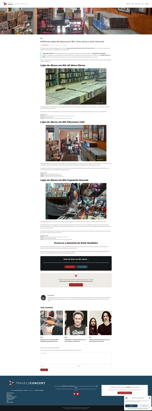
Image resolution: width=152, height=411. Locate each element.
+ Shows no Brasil (82, 266)
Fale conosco (9, 395)
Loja (142, 3)
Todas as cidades (10, 392)
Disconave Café (45, 163)
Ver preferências (144, 405)
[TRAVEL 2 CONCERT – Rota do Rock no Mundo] (8, 3)
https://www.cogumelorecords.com (49, 238)
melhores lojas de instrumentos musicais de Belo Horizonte (60, 253)
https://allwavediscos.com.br (47, 117)
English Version (10, 402)
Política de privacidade (138, 408)
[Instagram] (74, 393)
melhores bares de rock (102, 251)
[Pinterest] (77, 393)
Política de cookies (130, 408)
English (146, 3)
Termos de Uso (145, 408)
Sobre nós (137, 3)
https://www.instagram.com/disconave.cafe (53, 175)
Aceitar (131, 405)
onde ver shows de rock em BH (87, 251)
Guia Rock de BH (70, 266)
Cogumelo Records (45, 221)
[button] (149, 397)
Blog (133, 3)
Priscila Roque (45, 45)
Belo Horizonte (54, 48)
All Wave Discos (45, 106)
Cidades (128, 3)
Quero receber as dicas (76, 284)
